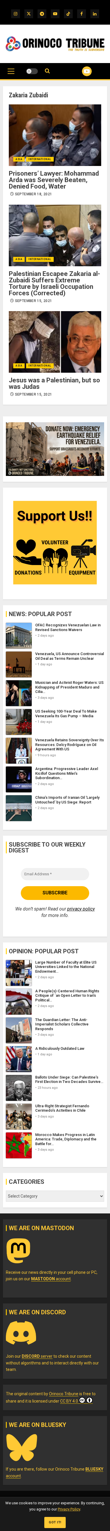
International (39, 159)
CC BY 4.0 (69, 1401)
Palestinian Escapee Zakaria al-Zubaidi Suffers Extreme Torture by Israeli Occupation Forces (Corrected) (54, 283)
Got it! (55, 1522)
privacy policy (81, 909)
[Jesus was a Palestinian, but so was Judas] (55, 342)
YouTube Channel (79, 71)
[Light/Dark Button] (32, 71)
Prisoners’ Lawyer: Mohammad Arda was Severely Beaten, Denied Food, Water (54, 180)
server (37, 1356)
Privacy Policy (69, 1509)
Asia (19, 159)
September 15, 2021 (33, 301)
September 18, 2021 (33, 194)
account (51, 1278)
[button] (11, 74)
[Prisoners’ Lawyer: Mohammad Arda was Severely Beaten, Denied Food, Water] (55, 135)
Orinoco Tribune (63, 1393)
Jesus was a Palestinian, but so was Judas (54, 383)
